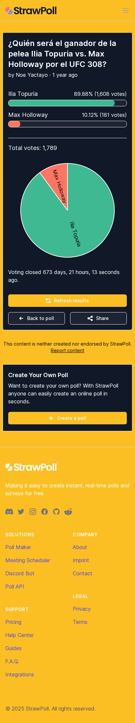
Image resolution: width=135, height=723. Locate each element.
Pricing (13, 622)
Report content (67, 350)
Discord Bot (19, 573)
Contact (82, 573)
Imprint (81, 560)
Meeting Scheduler (27, 560)
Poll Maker (18, 547)
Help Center (19, 635)
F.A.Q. (12, 661)
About (80, 547)
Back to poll (40, 318)
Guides (13, 648)
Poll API (14, 586)
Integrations (19, 674)
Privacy (82, 609)
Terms (80, 622)
